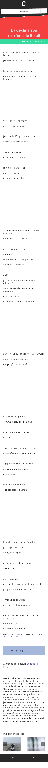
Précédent (27, 41)
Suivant (38, 41)
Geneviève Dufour (13, 634)
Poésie (39, 634)
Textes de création (10, 636)
